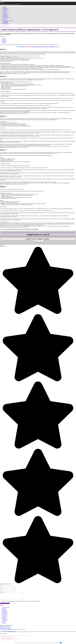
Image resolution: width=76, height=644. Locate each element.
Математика (5, 16)
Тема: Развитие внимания (5, 627)
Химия (3, 623)
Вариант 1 (4, 38)
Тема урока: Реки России (5, 626)
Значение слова (6, 23)
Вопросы (4, 6)
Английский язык (6, 17)
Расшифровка (5, 21)
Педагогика (4, 616)
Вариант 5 (4, 42)
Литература (5, 9)
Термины (4, 621)
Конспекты (4, 613)
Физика (4, 7)
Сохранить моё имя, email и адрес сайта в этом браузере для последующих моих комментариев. (20, 601)
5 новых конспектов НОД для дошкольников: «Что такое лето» (12, 629)
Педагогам (2, 245)
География (5, 14)
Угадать (38, 242)
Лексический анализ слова (8, 20)
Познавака (2, 2)
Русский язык (5, 12)
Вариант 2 (4, 39)
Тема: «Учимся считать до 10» (6, 628)
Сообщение (4, 620)
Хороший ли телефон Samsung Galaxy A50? (11, 638)
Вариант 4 (4, 41)
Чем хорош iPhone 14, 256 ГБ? (8, 637)
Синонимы (5, 18)
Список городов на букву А (8, 639)
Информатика (5, 15)
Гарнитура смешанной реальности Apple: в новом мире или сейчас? (16, 635)
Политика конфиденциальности (9, 631)
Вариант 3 (4, 40)
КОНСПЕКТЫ (6, 8)
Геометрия (5, 13)
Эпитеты (4, 19)
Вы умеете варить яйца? (7, 636)
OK (60, 642)
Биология (5, 11)
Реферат (4, 617)
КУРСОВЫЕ (5, 22)
